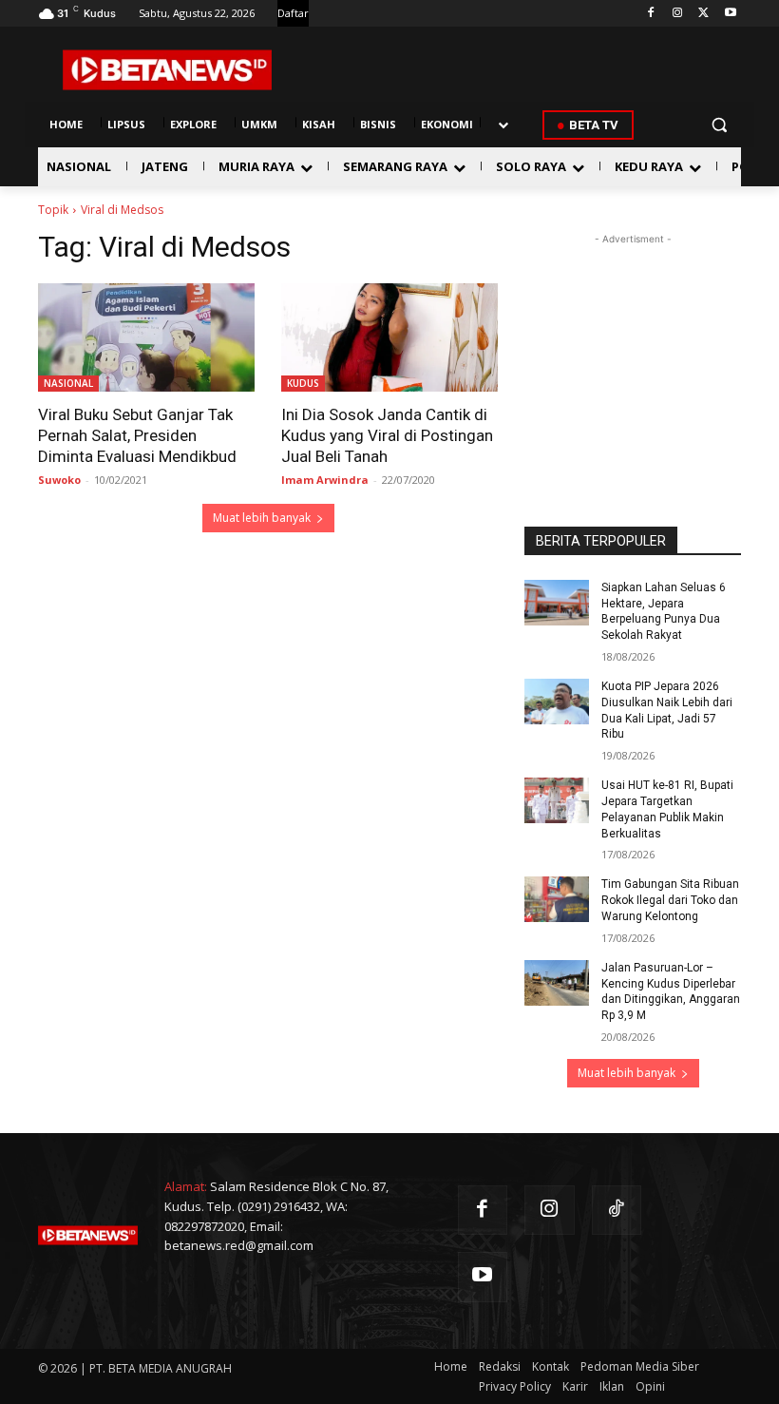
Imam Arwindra (325, 479)
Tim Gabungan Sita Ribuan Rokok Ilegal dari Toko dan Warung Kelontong (670, 900)
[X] (703, 14)
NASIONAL (68, 383)
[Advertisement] (633, 344)
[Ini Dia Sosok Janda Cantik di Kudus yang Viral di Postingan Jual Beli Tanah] (389, 337)
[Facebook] (651, 14)
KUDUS (303, 383)
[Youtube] (730, 14)
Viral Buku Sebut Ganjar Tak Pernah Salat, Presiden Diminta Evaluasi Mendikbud (137, 435)
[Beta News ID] (167, 70)
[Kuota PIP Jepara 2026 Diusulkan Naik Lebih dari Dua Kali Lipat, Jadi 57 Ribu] (556, 701)
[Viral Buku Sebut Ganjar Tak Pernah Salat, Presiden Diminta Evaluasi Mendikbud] (146, 337)
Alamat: (185, 1186)
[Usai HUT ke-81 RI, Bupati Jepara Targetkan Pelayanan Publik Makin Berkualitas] (556, 800)
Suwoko (59, 479)
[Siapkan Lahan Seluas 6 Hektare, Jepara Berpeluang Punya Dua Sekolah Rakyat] (556, 602)
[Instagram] (678, 14)
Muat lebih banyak (262, 518)
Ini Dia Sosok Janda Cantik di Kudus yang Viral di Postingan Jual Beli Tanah (387, 435)
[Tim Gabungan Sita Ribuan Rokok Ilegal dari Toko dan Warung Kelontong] (556, 899)
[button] (718, 125)
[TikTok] (617, 1210)
